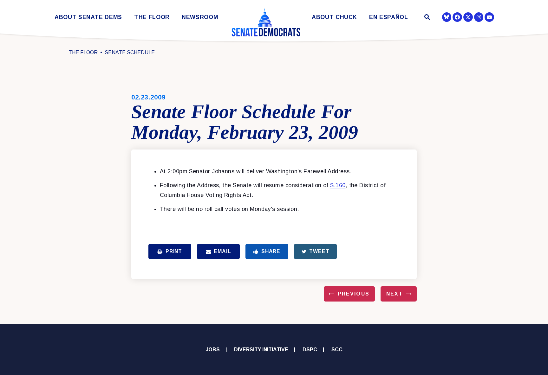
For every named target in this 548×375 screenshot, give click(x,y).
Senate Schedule (130, 52)
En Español (388, 17)
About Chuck (334, 17)
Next (394, 293)
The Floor (152, 17)
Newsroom (200, 17)
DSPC (310, 349)
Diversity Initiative (261, 349)
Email (222, 251)
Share (270, 251)
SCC (336, 349)
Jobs (213, 349)
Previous (353, 293)
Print (174, 251)
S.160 (337, 185)
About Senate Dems (88, 17)
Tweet (319, 251)
